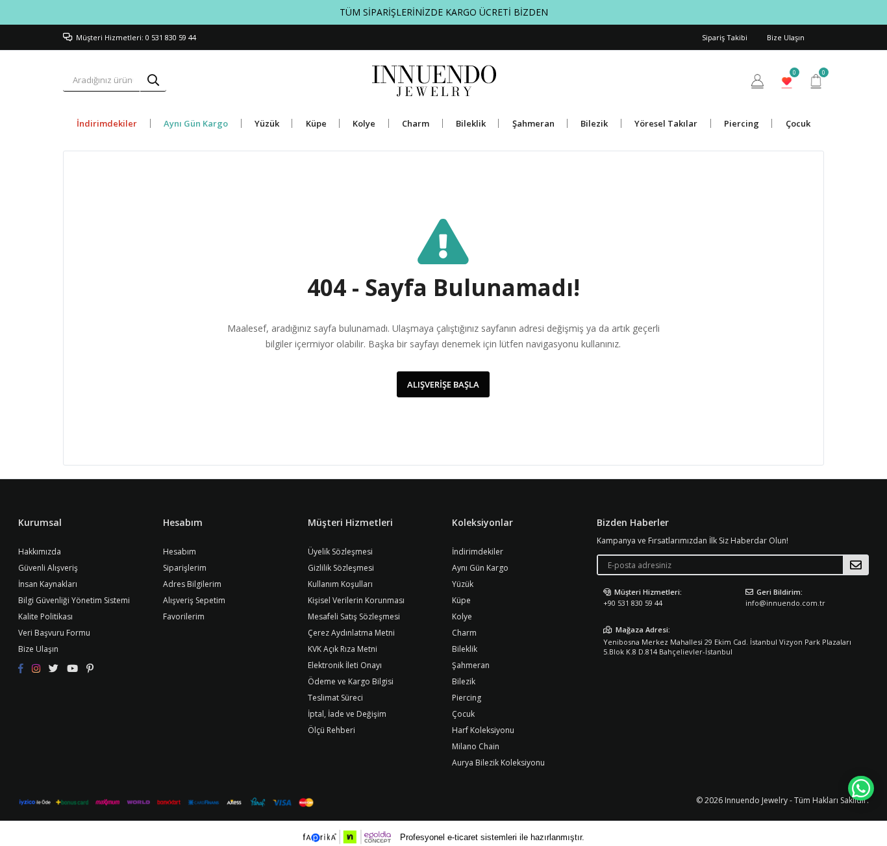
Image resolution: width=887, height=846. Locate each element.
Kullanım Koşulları (340, 584)
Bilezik (594, 123)
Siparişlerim (184, 567)
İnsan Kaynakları (47, 584)
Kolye (364, 123)
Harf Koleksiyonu (483, 730)
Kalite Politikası (45, 616)
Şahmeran (533, 123)
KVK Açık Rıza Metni (342, 648)
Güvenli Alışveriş (48, 567)
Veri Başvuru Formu (54, 632)
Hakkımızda (39, 551)
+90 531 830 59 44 (632, 603)
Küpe (316, 123)
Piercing (741, 123)
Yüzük (267, 123)
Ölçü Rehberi (331, 730)
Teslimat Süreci (335, 697)
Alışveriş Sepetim (194, 600)
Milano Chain (475, 746)
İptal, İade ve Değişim (347, 713)
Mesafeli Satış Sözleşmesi (354, 616)
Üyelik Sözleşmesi (340, 551)
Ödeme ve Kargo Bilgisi (351, 681)
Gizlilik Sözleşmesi (341, 567)
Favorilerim (794, 74)
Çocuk (798, 123)
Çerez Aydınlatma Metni (351, 632)
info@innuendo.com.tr (785, 603)
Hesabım (179, 551)
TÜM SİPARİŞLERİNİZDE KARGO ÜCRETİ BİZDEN (444, 12)
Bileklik (471, 123)
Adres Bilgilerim (192, 584)
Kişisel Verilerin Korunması (356, 600)
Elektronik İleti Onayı (345, 665)
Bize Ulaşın (786, 37)
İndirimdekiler (107, 123)
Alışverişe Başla (443, 384)
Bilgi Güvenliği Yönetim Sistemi (74, 600)
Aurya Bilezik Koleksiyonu (498, 762)
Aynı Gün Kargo (196, 123)
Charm (415, 123)
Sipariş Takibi (724, 37)
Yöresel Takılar (665, 123)
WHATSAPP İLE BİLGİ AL (861, 788)
